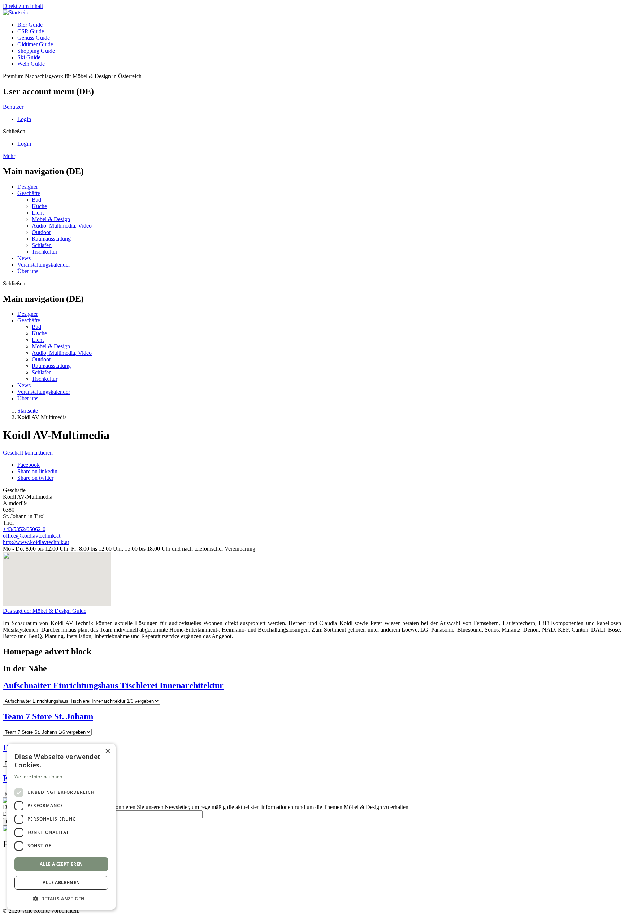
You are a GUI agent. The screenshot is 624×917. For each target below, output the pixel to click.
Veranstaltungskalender (43, 265)
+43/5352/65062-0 (24, 529)
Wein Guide (31, 64)
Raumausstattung (51, 239)
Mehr (9, 156)
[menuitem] (319, 25)
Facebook (28, 465)
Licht (38, 213)
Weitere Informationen (38, 777)
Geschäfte (28, 193)
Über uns (27, 271)
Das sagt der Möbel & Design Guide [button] (44, 611)
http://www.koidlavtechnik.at (36, 542)
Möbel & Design (51, 219)
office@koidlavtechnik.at (31, 536)
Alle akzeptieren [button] (61, 864)
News (24, 258)
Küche (39, 206)
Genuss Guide (33, 38)
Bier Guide (30, 25)
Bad (36, 200)
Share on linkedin (37, 471)
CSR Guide (30, 31)
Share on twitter (35, 478)
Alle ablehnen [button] (61, 882)
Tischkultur (44, 252)
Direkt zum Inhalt (23, 6)
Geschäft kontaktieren (28, 452)
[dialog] (61, 827)
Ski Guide (28, 57)
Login (24, 119)
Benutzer (13, 107)
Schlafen (42, 245)
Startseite (27, 411)
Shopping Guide (36, 51)
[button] (61, 898)
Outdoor (41, 232)
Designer (27, 187)
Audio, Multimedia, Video (62, 226)
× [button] (107, 751)
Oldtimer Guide (35, 44)
